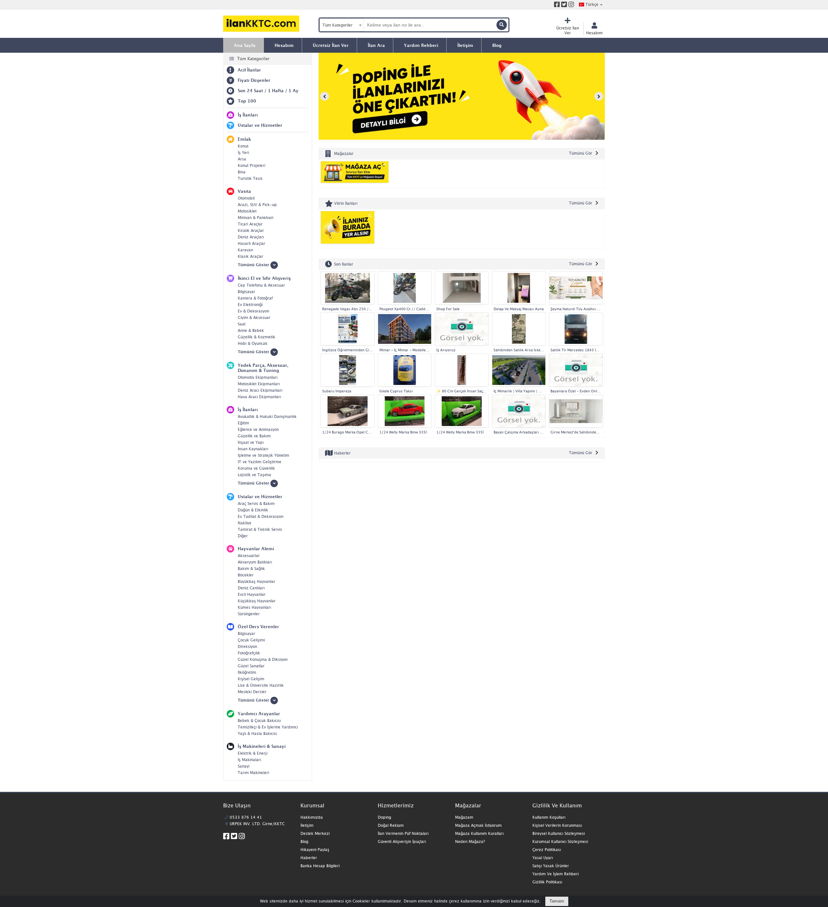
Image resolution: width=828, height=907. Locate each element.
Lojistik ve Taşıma (254, 474)
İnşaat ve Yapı (251, 442)
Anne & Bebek (251, 330)
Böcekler (246, 575)
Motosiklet (247, 211)
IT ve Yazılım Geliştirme (259, 461)
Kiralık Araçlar (251, 230)
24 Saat (255, 90)
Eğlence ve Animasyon (258, 429)
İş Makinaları (249, 759)
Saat (241, 324)
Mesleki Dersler (252, 691)
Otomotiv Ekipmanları (258, 377)
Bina (241, 171)
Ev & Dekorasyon (253, 311)
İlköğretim (247, 672)
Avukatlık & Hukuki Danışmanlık (267, 416)
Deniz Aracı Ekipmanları (260, 390)
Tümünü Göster (254, 264)
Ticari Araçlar (250, 224)
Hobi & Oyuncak (252, 343)
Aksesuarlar (249, 555)
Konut (243, 146)
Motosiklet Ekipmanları (259, 383)
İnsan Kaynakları (253, 448)
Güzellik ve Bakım (254, 435)
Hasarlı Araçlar (251, 243)
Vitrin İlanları (345, 203)
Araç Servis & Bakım (256, 503)
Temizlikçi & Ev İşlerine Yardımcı (268, 727)
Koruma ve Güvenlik (256, 468)
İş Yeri (243, 152)
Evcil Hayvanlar (252, 594)
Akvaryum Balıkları (255, 562)
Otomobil (246, 198)
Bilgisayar (246, 291)
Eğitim (243, 423)
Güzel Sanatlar (251, 665)
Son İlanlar (343, 263)
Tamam (557, 901)
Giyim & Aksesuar (254, 317)
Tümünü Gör (580, 153)
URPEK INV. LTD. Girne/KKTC (257, 823)
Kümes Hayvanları (254, 607)
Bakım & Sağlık (251, 568)
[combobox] (590, 4)
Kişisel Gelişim (251, 678)
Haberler (342, 453)
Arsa (242, 159)
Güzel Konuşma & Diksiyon (263, 659)
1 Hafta (276, 90)
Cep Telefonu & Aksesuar (261, 285)
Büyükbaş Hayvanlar (256, 581)
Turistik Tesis (250, 178)
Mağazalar (343, 153)
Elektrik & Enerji (252, 753)
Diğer (243, 535)
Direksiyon (247, 646)
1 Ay (294, 90)
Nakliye (244, 522)
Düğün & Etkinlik (253, 510)
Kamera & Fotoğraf (255, 298)
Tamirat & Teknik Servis (260, 529)
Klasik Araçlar (250, 256)
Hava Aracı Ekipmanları (259, 396)
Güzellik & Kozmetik (256, 336)
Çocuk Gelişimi (251, 640)
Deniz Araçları (251, 237)
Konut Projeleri (251, 165)
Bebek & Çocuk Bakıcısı (259, 720)
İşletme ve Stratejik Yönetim (263, 455)
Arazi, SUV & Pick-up (257, 204)
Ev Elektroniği (250, 304)
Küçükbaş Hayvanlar (257, 600)
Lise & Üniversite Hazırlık (261, 685)
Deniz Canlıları (251, 587)
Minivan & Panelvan (255, 217)
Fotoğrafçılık (249, 652)
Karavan (245, 249)
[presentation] (324, 96)
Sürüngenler (249, 613)
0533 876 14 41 (246, 817)
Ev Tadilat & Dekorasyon (260, 516)
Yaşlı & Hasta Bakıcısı (257, 733)
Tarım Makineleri (253, 772)
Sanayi (243, 766)
